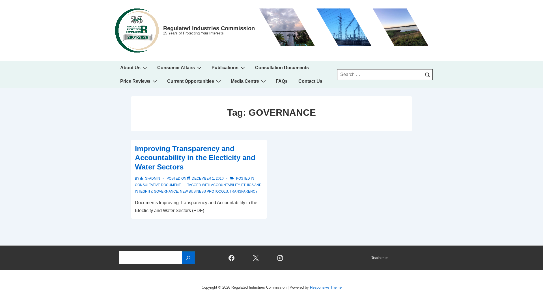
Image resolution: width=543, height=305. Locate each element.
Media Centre (245, 81)
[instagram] (280, 258)
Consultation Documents (282, 67)
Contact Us (310, 81)
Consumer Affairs (176, 67)
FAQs (282, 81)
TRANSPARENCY (244, 191)
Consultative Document (158, 185)
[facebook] (231, 258)
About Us (130, 67)
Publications (225, 67)
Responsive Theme (326, 287)
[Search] (427, 74)
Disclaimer (379, 258)
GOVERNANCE (166, 191)
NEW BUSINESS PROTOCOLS (204, 191)
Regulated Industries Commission (209, 28)
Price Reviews (135, 81)
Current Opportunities (190, 81)
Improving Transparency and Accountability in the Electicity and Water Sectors (195, 157)
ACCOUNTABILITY (225, 185)
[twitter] (256, 258)
